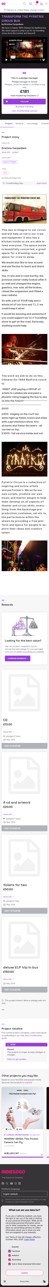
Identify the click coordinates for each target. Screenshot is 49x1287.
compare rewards (17, 658)
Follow (25, 101)
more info (6, 152)
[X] (7, 1183)
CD (5, 720)
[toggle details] (43, 1156)
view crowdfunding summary (24, 111)
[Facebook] (3, 1183)
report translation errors (24, 1202)
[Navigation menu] (46, 3)
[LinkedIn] (19, 1183)
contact (15, 152)
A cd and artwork (16, 802)
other (5, 173)
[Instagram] (16, 1183)
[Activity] (36, 3)
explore (28, 1082)
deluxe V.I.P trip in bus (20, 967)
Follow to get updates (16, 1059)
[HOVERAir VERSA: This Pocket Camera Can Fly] (22, 1108)
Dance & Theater (9, 162)
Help (22, 1035)
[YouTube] (11, 1183)
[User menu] (41, 4)
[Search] (24, 3)
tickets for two (15, 885)
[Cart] (30, 4)
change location (37, 10)
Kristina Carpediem (13, 24)
